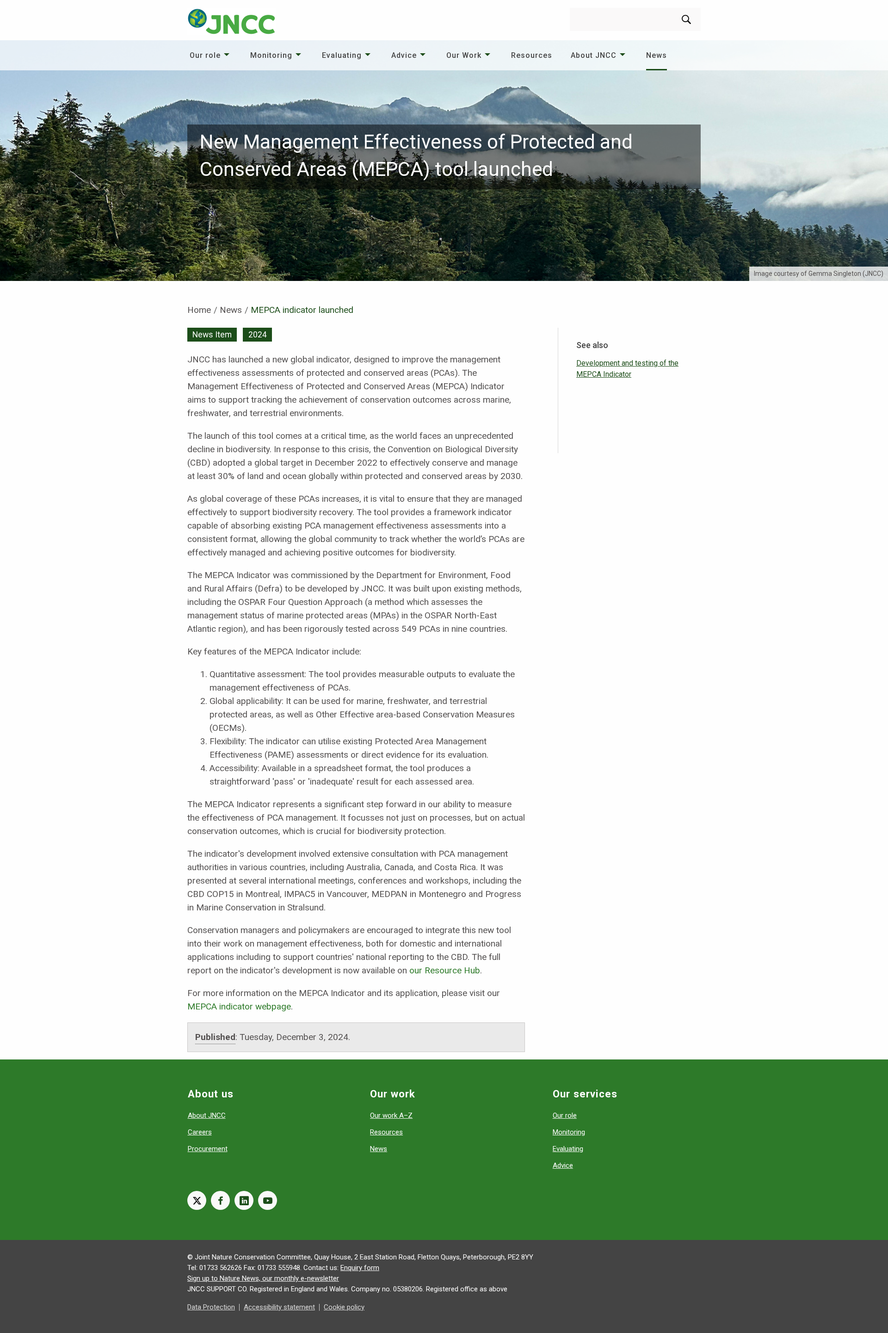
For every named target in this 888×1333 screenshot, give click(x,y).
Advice (404, 55)
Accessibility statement (279, 1307)
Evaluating (342, 55)
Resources (531, 55)
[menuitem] (210, 55)
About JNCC (594, 55)
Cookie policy (344, 1307)
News (656, 55)
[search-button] (686, 19)
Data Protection (211, 1307)
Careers (200, 1132)
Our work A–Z (391, 1115)
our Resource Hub (444, 970)
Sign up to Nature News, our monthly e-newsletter (263, 1278)
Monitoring (271, 55)
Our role (205, 55)
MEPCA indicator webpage (239, 1006)
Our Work (463, 55)
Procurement (208, 1149)
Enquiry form (359, 1268)
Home (199, 310)
